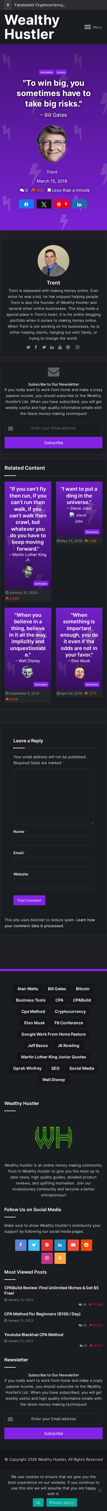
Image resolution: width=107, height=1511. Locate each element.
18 (84, 1305)
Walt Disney (53, 1079)
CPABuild (82, 1000)
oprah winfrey (27, 1068)
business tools (31, 1000)
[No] (100, 1490)
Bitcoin (83, 988)
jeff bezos (38, 1045)
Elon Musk (34, 1022)
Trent (52, 172)
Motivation (47, 72)
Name (20, 831)
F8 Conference (68, 1022)
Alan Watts (27, 988)
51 (85, 1346)
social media (81, 1068)
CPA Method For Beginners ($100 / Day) (42, 1313)
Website (20, 874)
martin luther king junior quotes (53, 1056)
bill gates (57, 988)
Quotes (61, 72)
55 (85, 1325)
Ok (38, 1502)
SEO (55, 1068)
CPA (59, 1000)
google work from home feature (53, 1034)
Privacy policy (61, 1502)
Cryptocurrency (70, 1011)
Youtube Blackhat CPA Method (33, 1334)
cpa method (33, 1011)
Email (20, 852)
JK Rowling (68, 1045)
